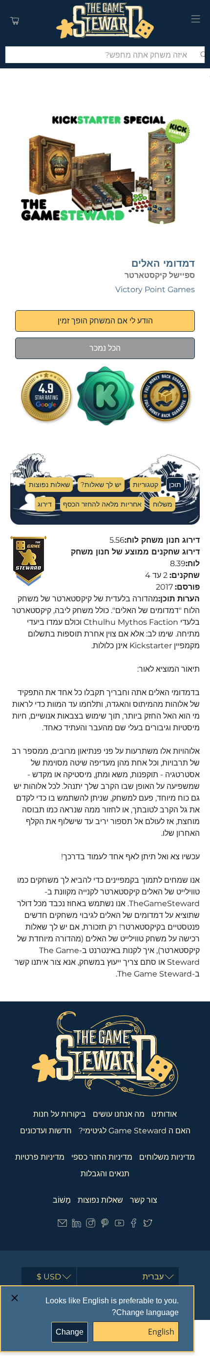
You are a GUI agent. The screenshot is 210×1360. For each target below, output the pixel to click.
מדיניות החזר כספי (101, 1157)
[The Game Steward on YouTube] (119, 1225)
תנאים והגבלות (105, 1173)
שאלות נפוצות (49, 484)
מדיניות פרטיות (39, 1157)
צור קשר (143, 1200)
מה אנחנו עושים (119, 1114)
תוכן (175, 484)
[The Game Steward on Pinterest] (104, 1225)
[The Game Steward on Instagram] (90, 1225)
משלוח (162, 504)
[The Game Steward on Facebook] (133, 1225)
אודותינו (164, 1114)
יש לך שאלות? (101, 484)
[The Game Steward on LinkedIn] (76, 1225)
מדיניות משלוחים (167, 1157)
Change (70, 1332)
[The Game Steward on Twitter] (147, 1225)
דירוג (45, 504)
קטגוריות (145, 484)
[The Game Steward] (105, 20)
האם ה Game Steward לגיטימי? (134, 1130)
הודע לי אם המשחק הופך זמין (105, 320)
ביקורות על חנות (59, 1114)
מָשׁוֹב (62, 1200)
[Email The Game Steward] (62, 1225)
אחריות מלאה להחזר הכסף (102, 504)
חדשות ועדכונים (46, 1130)
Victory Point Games (155, 289)
